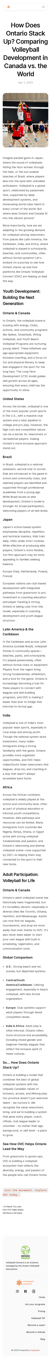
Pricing (41, 1311)
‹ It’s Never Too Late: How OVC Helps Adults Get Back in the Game (13, 1209)
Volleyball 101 (38, 1318)
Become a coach (36, 1325)
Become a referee (35, 1332)
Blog (42, 1339)
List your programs (35, 1304)
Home (42, 1297)
